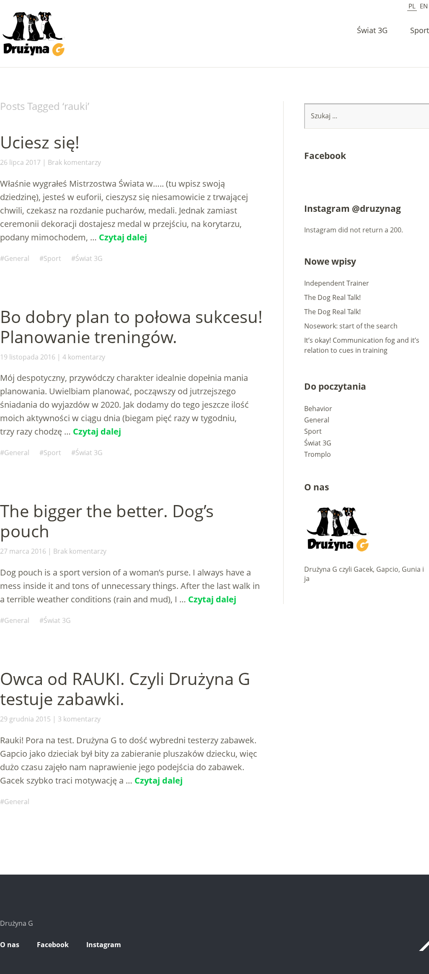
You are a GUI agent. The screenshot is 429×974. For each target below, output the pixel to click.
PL (412, 6)
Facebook (53, 944)
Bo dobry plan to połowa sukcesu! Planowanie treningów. (131, 326)
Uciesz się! (40, 142)
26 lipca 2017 (20, 162)
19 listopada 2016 (27, 357)
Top (420, 946)
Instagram (103, 944)
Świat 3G (372, 30)
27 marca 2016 (23, 551)
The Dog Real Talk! (332, 297)
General (16, 258)
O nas (9, 944)
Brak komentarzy (74, 162)
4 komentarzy (83, 357)
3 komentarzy (79, 719)
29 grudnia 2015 (25, 719)
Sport (419, 30)
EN (424, 6)
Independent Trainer (336, 283)
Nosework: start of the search (351, 326)
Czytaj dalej (123, 237)
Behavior (318, 408)
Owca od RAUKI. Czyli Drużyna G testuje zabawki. (125, 688)
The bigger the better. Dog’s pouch (107, 520)
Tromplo (317, 454)
